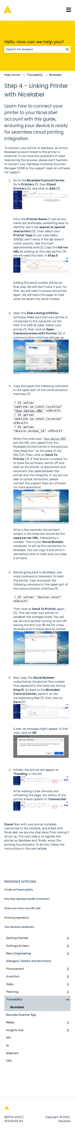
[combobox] (34, 49)
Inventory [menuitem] (12, 976)
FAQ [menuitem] (9, 1060)
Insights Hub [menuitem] (14, 1030)
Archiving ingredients (16, 917)
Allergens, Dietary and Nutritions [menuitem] (28, 961)
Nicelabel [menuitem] (17, 1007)
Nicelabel (55, 75)
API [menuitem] (8, 1038)
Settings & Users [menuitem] (17, 946)
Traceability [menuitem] (14, 999)
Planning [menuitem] (12, 992)
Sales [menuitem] (9, 984)
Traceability (35, 75)
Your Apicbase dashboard (19, 927)
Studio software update (18, 889)
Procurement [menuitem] (15, 969)
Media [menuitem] (10, 1022)
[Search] (67, 49)
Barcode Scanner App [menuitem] (21, 1015)
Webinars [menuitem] (12, 1053)
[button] (68, 938)
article (42, 848)
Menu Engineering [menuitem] (18, 953)
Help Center (12, 75)
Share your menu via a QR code (22, 908)
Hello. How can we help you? (34, 42)
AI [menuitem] (7, 1045)
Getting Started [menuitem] (17, 938)
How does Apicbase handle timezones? (27, 898)
